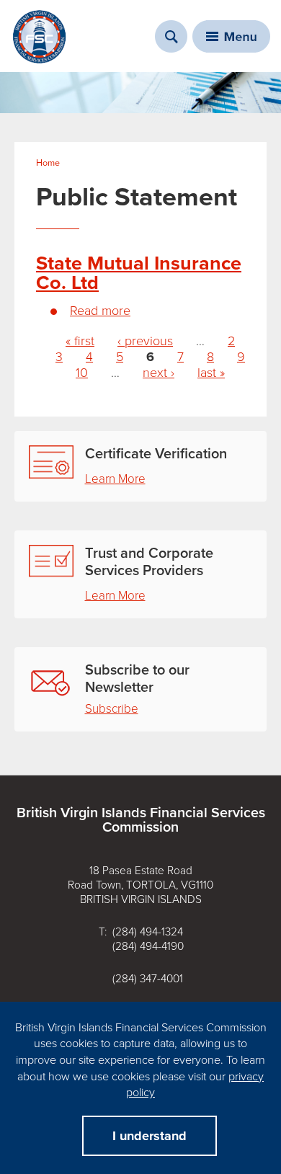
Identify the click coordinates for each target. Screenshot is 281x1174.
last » (211, 373)
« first (80, 341)
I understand (149, 1136)
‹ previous (145, 341)
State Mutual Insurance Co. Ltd (138, 273)
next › (158, 373)
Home (48, 163)
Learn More (115, 478)
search (171, 36)
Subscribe (111, 708)
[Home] (39, 36)
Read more (100, 311)
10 (82, 373)
